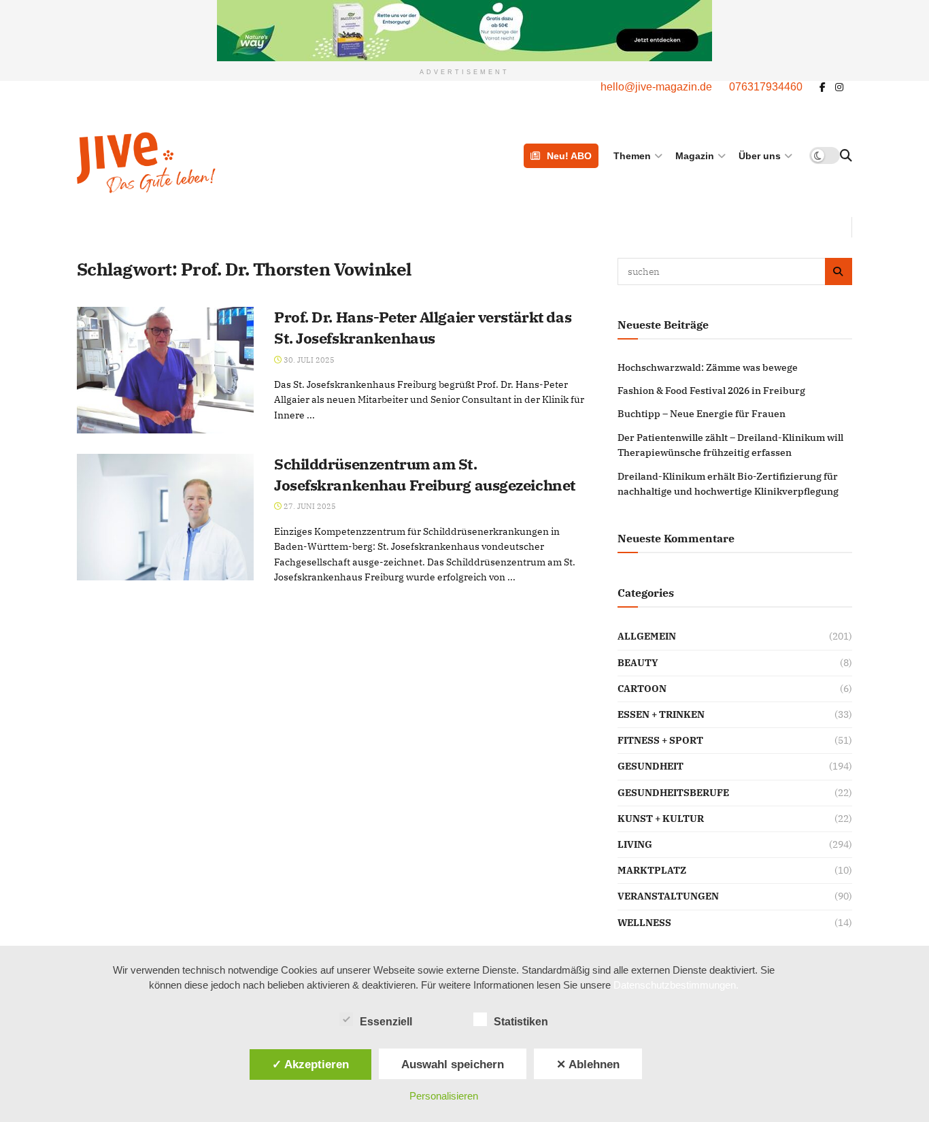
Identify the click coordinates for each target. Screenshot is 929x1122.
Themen (632, 155)
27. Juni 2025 (309, 506)
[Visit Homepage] (215, 162)
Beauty (638, 663)
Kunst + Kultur (661, 818)
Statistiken (521, 1021)
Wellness (644, 923)
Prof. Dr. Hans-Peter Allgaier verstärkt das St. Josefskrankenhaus (422, 327)
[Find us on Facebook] (823, 87)
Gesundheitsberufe (673, 793)
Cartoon (642, 688)
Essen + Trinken (661, 714)
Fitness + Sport (660, 740)
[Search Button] (846, 156)
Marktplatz (652, 870)
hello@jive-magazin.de (656, 87)
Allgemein (647, 636)
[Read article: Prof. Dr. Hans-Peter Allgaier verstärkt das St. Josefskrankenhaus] (165, 370)
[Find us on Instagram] (839, 87)
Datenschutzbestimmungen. (676, 985)
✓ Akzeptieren (310, 1064)
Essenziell (386, 1021)
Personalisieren (443, 1096)
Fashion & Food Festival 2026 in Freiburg (711, 390)
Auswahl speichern (452, 1064)
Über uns (760, 155)
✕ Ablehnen (588, 1064)
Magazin (694, 155)
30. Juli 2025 (308, 360)
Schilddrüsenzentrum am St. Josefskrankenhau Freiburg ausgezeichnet (424, 474)
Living (635, 844)
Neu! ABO (569, 155)
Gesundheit (650, 766)
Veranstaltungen (668, 896)
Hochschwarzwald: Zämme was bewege (708, 367)
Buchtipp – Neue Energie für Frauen (702, 414)
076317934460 (766, 87)
